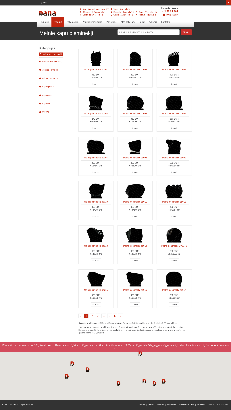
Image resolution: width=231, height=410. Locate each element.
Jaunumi (151, 405)
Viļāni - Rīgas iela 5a (121, 9)
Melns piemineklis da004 (96, 113)
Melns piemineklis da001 (96, 69)
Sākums (45, 21)
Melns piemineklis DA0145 (174, 246)
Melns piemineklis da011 (135, 202)
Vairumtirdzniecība (92, 21)
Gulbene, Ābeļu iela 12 (123, 14)
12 (115, 315)
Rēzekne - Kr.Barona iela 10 (95, 12)
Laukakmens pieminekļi (52, 61)
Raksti (142, 21)
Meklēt (186, 32)
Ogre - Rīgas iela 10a (148, 12)
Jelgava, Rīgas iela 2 (147, 14)
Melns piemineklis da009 (174, 158)
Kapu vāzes (47, 95)
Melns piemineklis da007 (96, 158)
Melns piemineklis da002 (135, 69)
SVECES (45, 112)
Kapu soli (46, 103)
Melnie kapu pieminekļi (52, 54)
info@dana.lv (172, 14)
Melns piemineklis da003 (174, 69)
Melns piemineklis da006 (174, 113)
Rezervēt (96, 84)
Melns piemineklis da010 (96, 202)
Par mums (111, 21)
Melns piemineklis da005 (135, 113)
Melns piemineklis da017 (174, 290)
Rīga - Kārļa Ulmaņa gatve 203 (96, 9)
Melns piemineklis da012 (174, 202)
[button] (72, 363)
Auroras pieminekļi (50, 70)
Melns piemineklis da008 (135, 158)
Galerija (153, 21)
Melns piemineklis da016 (135, 290)
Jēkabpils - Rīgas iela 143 (123, 12)
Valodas (46, 2)
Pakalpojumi (73, 21)
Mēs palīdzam (128, 21)
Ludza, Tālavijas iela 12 (93, 14)
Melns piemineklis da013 (96, 246)
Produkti (58, 21)
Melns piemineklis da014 (135, 246)
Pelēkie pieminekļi (50, 78)
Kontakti (165, 21)
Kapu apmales (48, 86)
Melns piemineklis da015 (96, 290)
